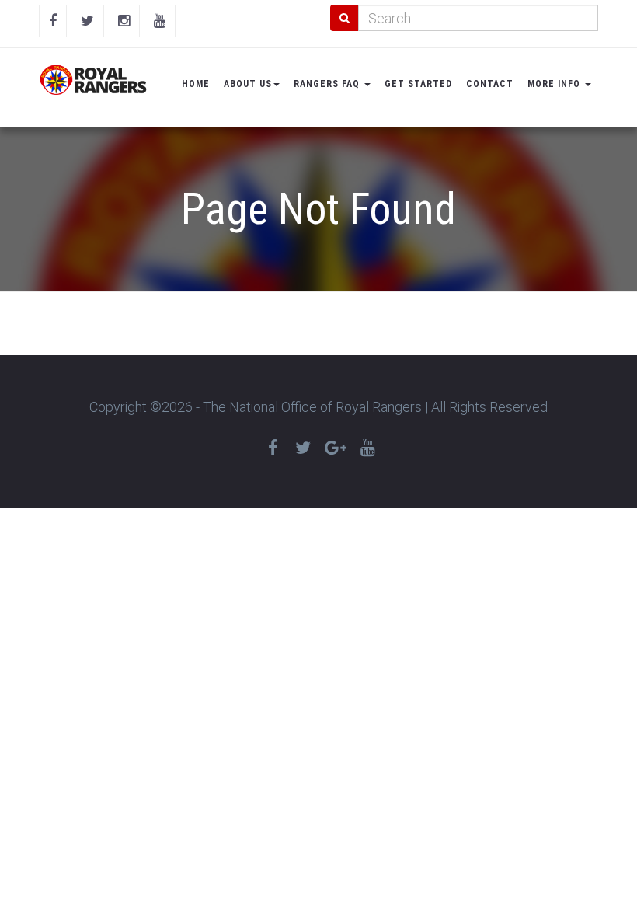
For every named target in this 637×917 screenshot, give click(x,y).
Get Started (418, 83)
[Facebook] (53, 21)
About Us (248, 83)
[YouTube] (159, 21)
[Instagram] (124, 21)
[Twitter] (87, 21)
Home (196, 83)
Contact (489, 83)
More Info (555, 83)
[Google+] (335, 448)
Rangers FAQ (328, 83)
